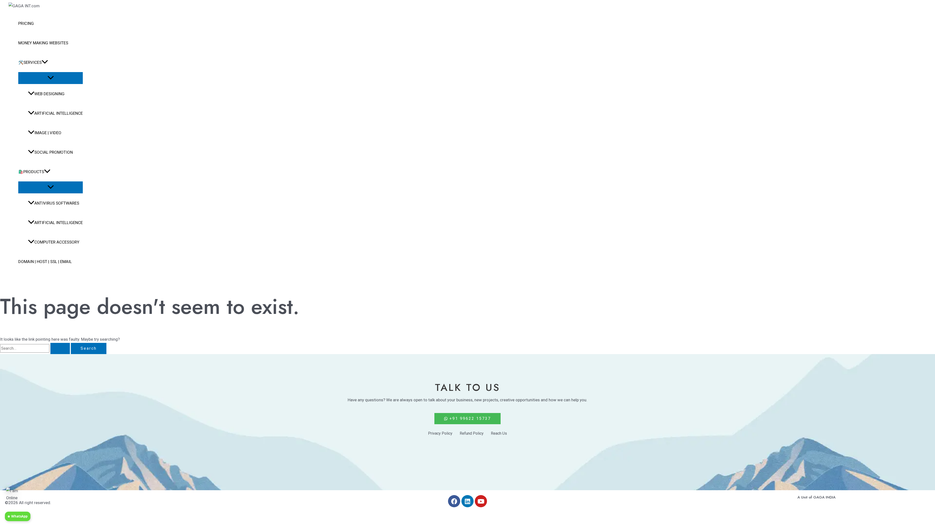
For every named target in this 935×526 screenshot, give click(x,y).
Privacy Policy (440, 433)
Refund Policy (472, 433)
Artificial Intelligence (58, 113)
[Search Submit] (60, 348)
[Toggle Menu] (50, 78)
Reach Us (499, 433)
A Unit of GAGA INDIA (816, 497)
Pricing (26, 23)
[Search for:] (35, 348)
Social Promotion (53, 152)
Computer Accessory (56, 242)
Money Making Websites (43, 42)
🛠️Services (30, 62)
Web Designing (49, 93)
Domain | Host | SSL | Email (45, 261)
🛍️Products (31, 171)
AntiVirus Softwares (56, 203)
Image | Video (47, 132)
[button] (45, 62)
